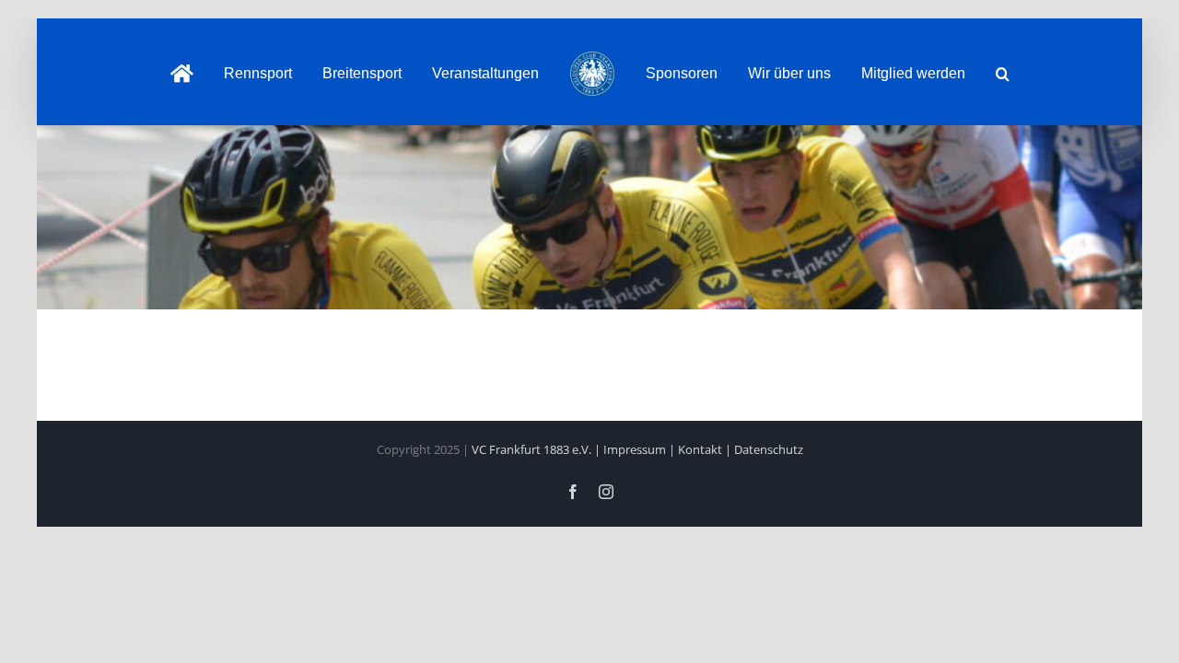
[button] (961, 72)
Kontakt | (706, 449)
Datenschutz (768, 449)
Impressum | (640, 449)
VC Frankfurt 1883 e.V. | (537, 449)
